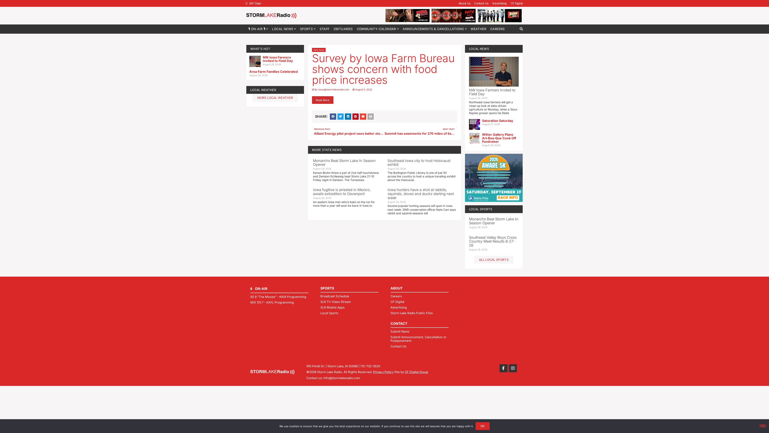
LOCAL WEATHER (263, 90)
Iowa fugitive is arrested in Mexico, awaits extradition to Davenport (342, 192)
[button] (521, 28)
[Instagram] (513, 368)
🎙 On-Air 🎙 (256, 29)
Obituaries (343, 29)
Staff (325, 29)
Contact (399, 324)
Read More (322, 100)
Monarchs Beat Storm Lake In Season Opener (344, 163)
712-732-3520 (370, 366)
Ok (482, 426)
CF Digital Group (416, 372)
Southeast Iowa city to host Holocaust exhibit (419, 163)
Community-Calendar (376, 29)
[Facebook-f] (503, 368)
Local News (282, 29)
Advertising (499, 3)
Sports (306, 29)
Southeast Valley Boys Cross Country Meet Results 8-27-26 (492, 241)
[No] (763, 425)
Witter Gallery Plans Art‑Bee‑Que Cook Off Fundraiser (499, 138)
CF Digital (517, 3)
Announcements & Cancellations (433, 29)
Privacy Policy (383, 372)
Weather (478, 29)
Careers (497, 29)
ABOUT (397, 288)
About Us (464, 3)
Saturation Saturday (497, 121)
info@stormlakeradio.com (341, 378)
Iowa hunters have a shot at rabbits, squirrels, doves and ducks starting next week (421, 194)
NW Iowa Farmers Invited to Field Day (278, 59)
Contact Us (481, 3)
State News (318, 50)
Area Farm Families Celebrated (273, 72)
